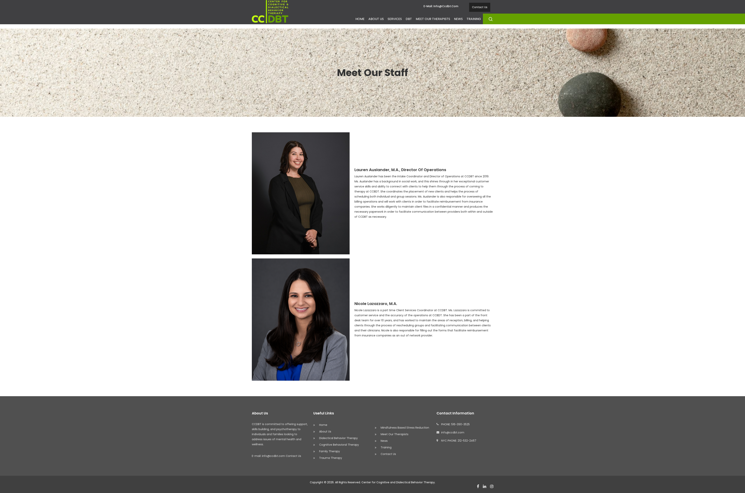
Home (360, 19)
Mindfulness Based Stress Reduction (405, 428)
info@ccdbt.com (452, 432)
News (458, 19)
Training (474, 19)
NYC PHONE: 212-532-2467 (458, 441)
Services (395, 19)
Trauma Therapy (330, 458)
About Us (376, 19)
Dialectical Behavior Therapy (338, 438)
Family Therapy (329, 451)
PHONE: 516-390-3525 (455, 424)
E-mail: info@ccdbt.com (441, 6)
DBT (409, 19)
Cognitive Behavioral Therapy (339, 445)
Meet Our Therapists (433, 19)
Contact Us (479, 7)
